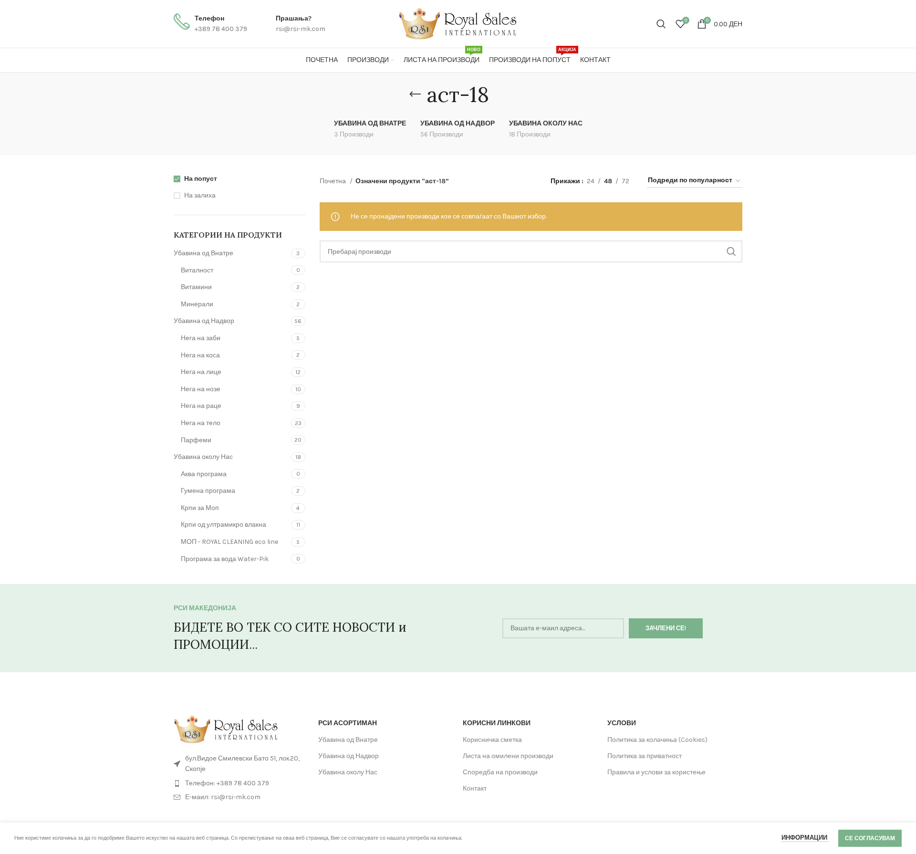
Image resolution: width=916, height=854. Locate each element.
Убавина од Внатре (203, 253)
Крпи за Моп (200, 508)
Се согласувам (870, 838)
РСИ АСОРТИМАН (347, 723)
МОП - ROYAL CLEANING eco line (229, 542)
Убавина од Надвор (204, 321)
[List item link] (241, 783)
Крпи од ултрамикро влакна (223, 525)
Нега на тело (200, 423)
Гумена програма (208, 491)
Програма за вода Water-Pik (225, 559)
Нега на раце (201, 406)
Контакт (475, 788)
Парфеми (196, 440)
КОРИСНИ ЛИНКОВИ (497, 723)
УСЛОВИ (621, 723)
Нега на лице (201, 372)
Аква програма (204, 474)
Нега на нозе (200, 389)
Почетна (333, 181)
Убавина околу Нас (203, 457)
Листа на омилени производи (508, 756)
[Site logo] (458, 23)
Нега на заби (200, 338)
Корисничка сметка (492, 740)
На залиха (200, 195)
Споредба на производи (500, 772)
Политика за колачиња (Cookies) (657, 740)
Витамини (196, 287)
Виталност (197, 270)
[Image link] (226, 729)
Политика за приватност (644, 756)
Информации (805, 837)
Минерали (197, 304)
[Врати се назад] (415, 94)
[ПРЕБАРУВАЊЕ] (731, 251)
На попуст (200, 179)
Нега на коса (200, 355)
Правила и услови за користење (656, 772)
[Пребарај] (661, 23)
